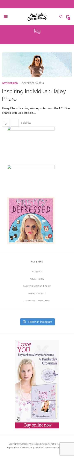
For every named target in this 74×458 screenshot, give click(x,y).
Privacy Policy (37, 293)
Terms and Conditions (37, 301)
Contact (37, 272)
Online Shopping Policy (37, 286)
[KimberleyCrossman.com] (37, 16)
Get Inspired (10, 83)
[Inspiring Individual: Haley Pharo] (37, 64)
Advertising (37, 279)
